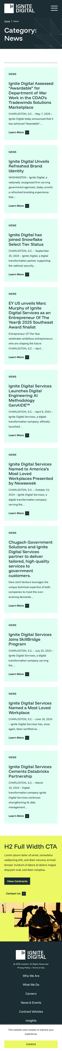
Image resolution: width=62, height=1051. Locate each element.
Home (7, 21)
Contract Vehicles (31, 1012)
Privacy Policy (23, 967)
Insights (31, 1020)
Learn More (16, 132)
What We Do (31, 985)
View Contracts (17, 881)
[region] (31, 1038)
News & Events (31, 1003)
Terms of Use (38, 967)
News (12, 74)
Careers (31, 994)
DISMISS (31, 1044)
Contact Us (13, 893)
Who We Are (31, 976)
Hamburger (54, 7)
